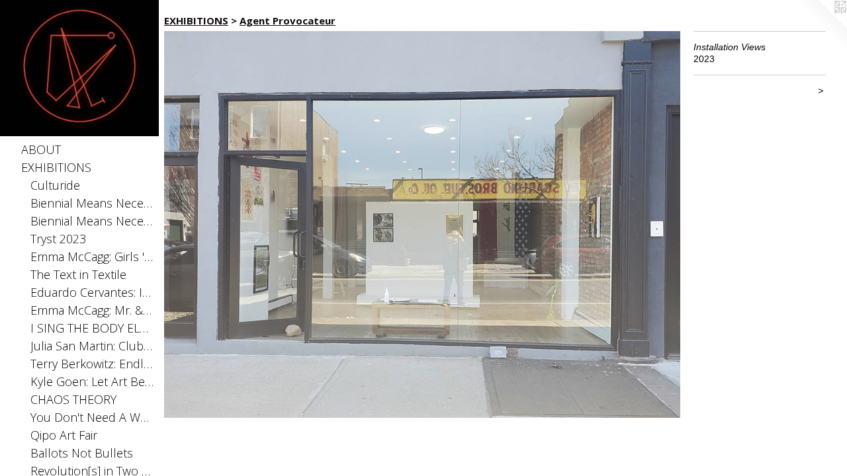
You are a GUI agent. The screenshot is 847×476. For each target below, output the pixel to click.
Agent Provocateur (287, 20)
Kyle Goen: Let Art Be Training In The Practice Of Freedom (92, 381)
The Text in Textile (78, 274)
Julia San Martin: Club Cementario (92, 346)
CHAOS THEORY (73, 399)
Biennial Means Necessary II (92, 203)
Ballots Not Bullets (81, 453)
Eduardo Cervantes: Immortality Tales (92, 292)
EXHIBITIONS (56, 167)
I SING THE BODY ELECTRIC (92, 328)
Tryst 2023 (58, 239)
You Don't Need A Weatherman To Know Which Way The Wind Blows (92, 417)
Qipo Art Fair (63, 435)
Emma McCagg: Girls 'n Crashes (92, 256)
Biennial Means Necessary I (92, 221)
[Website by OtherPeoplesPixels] (820, 26)
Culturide (55, 185)
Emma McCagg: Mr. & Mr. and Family (92, 310)
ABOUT (41, 149)
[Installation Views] (422, 224)
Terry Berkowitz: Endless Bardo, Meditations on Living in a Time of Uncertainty (92, 364)
